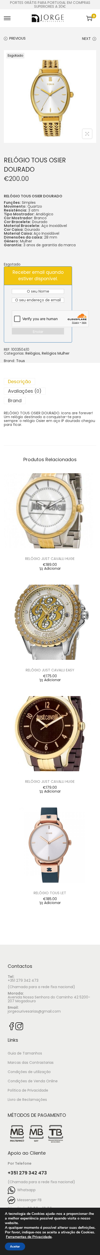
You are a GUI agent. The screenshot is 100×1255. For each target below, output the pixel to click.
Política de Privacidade (28, 1090)
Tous (20, 361)
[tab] (50, 381)
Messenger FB (28, 1200)
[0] (89, 18)
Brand (15, 400)
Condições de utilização (29, 1071)
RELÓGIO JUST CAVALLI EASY (50, 670)
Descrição (19, 381)
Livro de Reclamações (27, 1099)
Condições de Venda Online (33, 1081)
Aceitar (15, 1246)
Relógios (32, 353)
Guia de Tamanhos (25, 1053)
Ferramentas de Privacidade (29, 1237)
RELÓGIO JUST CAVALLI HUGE (50, 558)
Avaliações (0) (25, 391)
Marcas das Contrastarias (31, 1062)
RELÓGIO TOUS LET (50, 893)
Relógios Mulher (55, 353)
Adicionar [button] (52, 569)
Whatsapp (25, 1189)
